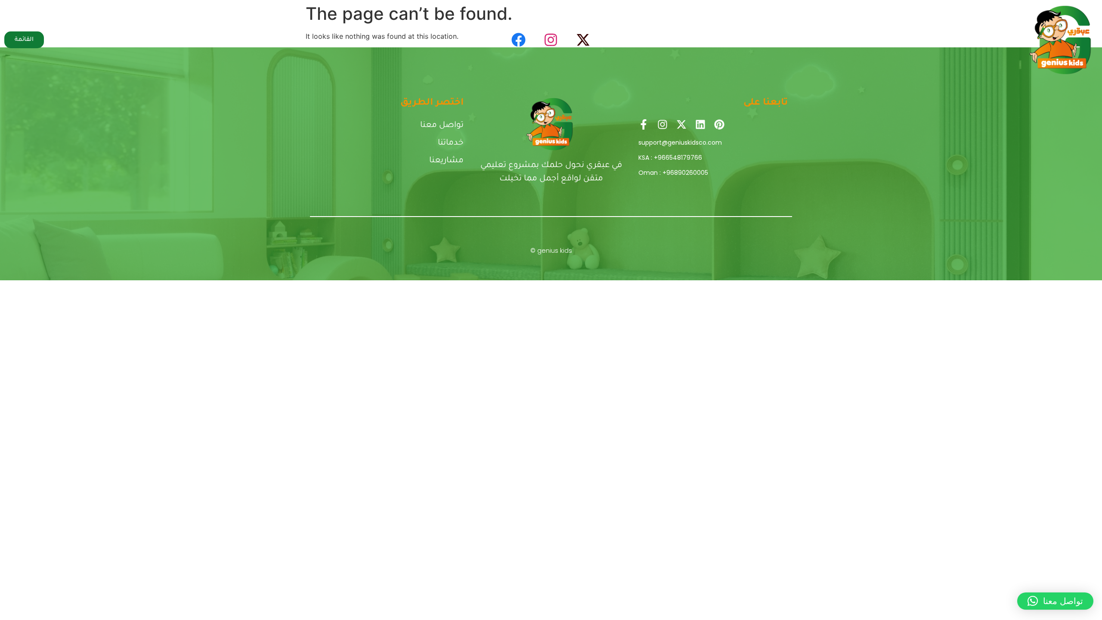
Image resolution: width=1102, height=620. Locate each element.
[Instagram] (551, 39)
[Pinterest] (719, 124)
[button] (1055, 601)
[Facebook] (519, 39)
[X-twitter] (583, 39)
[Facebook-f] (643, 124)
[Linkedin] (700, 124)
